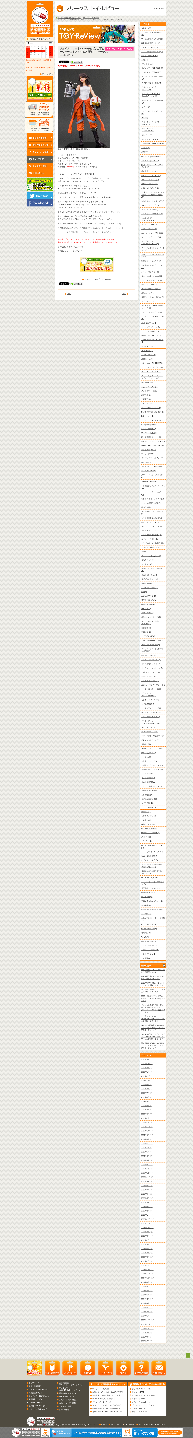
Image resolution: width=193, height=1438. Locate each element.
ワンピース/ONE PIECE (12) (152, 547)
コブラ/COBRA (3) (148, 636)
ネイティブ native (139, 1399)
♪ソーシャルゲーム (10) (150, 180)
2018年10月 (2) (147, 1080)
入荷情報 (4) (145, 958)
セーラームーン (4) (148, 676)
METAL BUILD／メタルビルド (103, 1399)
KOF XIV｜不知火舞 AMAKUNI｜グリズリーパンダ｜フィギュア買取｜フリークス (153, 1027)
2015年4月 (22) (147, 1253)
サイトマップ (161, 1424)
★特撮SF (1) (146, 812)
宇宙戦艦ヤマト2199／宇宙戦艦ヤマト (107, 1408)
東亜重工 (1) (146, 399)
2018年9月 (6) (146, 1085)
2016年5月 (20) (147, 1198)
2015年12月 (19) (147, 1219)
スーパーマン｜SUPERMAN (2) (152, 77)
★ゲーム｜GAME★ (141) (151, 176)
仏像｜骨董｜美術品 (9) (150, 425)
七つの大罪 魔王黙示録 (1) (151, 503)
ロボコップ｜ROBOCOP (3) (152, 68)
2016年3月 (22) (147, 1207)
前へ (69, 294)
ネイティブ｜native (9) (150, 161)
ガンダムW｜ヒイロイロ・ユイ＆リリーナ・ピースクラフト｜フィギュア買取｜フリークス (153, 1036)
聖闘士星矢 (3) (146, 583)
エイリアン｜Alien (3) (150, 139)
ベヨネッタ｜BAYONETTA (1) (152, 335)
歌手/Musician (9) (148, 824)
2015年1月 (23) (147, 1266)
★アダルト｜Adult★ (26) (151, 157)
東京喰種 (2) (146, 632)
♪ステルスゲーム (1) (149, 323)
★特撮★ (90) (146, 757)
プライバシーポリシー (145, 1424)
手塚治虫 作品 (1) (148, 604)
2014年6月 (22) (147, 1295)
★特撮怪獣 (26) (147, 795)
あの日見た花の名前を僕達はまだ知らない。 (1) (152, 865)
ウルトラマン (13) (148, 778)
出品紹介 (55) (146, 28)
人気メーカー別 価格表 (68, 1403)
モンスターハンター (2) (150, 346)
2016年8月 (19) (147, 1186)
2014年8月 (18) (147, 1287)
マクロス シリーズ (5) (149, 727)
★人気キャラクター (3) (150, 941)
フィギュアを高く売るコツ (39, 1396)
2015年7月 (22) (147, 1240)
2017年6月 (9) (146, 1148)
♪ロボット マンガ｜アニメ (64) (153, 685)
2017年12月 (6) (147, 1123)
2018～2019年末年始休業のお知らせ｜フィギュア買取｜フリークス (153, 998)
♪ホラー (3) (145, 107)
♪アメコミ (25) (147, 64)
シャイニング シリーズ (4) (151, 237)
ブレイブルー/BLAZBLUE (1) (152, 363)
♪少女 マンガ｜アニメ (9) (150, 672)
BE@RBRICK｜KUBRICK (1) (152, 412)
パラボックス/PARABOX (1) (151, 467)
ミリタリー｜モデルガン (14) (152, 52)
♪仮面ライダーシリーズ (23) (152, 765)
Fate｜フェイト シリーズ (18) (152, 201)
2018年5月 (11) (147, 1102)
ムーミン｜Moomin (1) (150, 950)
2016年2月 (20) (147, 1211)
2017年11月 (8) (147, 1127)
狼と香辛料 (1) (146, 897)
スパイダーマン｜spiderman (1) (152, 101)
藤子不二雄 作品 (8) (148, 600)
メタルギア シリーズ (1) (150, 327)
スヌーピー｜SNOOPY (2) (151, 945)
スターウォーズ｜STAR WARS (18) (151, 123)
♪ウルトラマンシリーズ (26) (152, 769)
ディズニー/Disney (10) (150, 47)
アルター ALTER (138, 1392)
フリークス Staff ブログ (38, 1409)
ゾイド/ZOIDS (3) (148, 704)
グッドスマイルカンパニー (142, 1389)
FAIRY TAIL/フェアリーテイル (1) (152, 569)
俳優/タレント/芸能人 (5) (150, 833)
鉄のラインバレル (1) (149, 575)
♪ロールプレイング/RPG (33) (152, 233)
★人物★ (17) (146, 820)
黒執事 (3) (145, 552)
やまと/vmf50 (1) (147, 462)
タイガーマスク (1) (148, 531)
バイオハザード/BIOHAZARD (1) (152, 317)
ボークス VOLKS (138, 1408)
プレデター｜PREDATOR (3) (153, 144)
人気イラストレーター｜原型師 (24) (153, 919)
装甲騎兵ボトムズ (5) (149, 732)
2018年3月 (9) (146, 1110)
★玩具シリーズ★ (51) (149, 387)
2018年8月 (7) (146, 1089)
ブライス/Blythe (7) (148, 450)
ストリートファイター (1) (151, 372)
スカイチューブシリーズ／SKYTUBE (106, 1405)
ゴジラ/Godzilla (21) (149, 799)
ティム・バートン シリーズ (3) (151, 112)
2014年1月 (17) (147, 1316)
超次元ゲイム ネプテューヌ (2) (151, 266)
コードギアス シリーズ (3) (151, 708)
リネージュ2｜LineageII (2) (151, 276)
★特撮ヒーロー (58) (149, 761)
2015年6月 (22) (147, 1244)
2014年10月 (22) (147, 1278)
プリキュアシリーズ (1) (150, 681)
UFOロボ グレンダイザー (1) (152, 712)
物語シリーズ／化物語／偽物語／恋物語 (107, 1392)
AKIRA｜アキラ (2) (148, 596)
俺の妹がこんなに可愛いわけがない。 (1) (152, 872)
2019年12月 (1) (147, 1064)
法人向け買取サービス (37, 1406)
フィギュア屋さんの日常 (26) (152, 39)
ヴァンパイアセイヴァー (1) (152, 367)
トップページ (34, 1383)
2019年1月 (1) (146, 1072)
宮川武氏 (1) (146, 933)
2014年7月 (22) (147, 1291)
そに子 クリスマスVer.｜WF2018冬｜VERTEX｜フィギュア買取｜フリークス (153, 1018)
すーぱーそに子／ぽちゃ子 (102, 1389)
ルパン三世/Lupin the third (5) (152, 640)
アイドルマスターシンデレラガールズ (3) (152, 307)
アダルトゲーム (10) (149, 229)
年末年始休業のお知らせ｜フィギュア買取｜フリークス (153, 977)
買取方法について (35, 1393)
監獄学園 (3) (146, 628)
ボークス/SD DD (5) (148, 471)
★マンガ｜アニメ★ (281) (151, 522)
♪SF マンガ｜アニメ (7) (150, 740)
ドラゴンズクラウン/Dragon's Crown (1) (152, 256)
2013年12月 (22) (147, 1320)
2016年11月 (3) (147, 1177)
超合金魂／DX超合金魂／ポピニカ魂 (106, 1395)
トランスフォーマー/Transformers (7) (148, 694)
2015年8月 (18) (147, 1236)
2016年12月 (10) (147, 1173)
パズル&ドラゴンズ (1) (150, 188)
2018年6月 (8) (146, 1097)
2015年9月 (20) (147, 1232)
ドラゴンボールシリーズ (101, 1402)
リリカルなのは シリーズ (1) (152, 664)
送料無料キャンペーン (67, 1393)
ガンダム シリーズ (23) (150, 700)
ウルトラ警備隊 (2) (149, 774)
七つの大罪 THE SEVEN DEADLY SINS (107, 1412)
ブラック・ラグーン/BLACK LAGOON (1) (152, 650)
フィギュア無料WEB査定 (38, 1389)
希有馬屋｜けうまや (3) (150, 171)
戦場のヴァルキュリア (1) (151, 261)
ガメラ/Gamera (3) (148, 807)
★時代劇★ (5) (146, 914)
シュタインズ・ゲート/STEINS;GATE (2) (149, 219)
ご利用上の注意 (130, 1424)
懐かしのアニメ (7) (148, 753)
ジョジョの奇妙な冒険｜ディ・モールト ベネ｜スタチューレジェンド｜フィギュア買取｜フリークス (153, 1008)
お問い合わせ (64, 1410)
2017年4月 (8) (146, 1156)
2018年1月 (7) (146, 1118)
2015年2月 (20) (147, 1261)
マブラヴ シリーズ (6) (149, 225)
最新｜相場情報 (35, 1386)
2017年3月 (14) (147, 1160)
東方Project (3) (147, 382)
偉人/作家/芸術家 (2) (149, 829)
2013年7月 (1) (146, 1341)
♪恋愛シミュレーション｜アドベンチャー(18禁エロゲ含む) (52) (152, 194)
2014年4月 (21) (147, 1303)
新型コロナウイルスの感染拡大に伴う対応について (153, 971)
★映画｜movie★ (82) (149, 56)
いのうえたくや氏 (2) (149, 929)
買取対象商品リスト (66, 1396)
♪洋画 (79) (145, 60)
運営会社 (104, 1424)
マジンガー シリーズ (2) (150, 717)
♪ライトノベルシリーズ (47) (152, 852)
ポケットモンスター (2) (150, 272)
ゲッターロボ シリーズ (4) (151, 689)
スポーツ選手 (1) (147, 837)
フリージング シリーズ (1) (151, 660)
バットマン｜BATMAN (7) (151, 72)
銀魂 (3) (144, 592)
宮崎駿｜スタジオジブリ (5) (151, 749)
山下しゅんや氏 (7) (148, 925)
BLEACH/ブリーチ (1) (149, 588)
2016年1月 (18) (147, 1215)
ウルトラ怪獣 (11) (148, 782)
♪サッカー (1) (146, 841)
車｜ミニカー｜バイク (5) (151, 408)
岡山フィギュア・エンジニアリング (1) (152, 166)
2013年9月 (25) (147, 1333)
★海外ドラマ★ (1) (148, 954)
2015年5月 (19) (147, 1249)
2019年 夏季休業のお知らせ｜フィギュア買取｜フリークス (152, 984)
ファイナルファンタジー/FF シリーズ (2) (153, 249)
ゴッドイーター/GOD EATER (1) (152, 341)
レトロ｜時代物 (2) (148, 429)
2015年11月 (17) (147, 1223)
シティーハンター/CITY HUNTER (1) (150, 622)
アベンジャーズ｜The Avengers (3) (150, 88)
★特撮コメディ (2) (148, 816)
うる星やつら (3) (147, 560)
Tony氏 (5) (145, 937)
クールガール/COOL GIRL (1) (152, 446)
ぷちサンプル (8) (147, 403)
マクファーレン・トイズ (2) (151, 420)
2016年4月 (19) (147, 1202)
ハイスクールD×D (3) (149, 860)
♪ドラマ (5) (145, 148)
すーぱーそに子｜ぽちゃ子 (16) (151, 493)
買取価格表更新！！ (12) (150, 43)
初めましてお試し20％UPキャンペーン (70, 1389)
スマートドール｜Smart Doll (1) (152, 476)
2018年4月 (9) (146, 1106)
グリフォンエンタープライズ (143, 1405)
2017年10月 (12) (147, 1131)
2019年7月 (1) (146, 1068)
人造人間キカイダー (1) (150, 790)
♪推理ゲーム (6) (147, 351)
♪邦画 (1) (144, 152)
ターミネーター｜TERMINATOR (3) (148, 129)
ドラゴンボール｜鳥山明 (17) (152, 543)
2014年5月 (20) (147, 1299)
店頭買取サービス (35, 1403)
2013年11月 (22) (147, 1324)
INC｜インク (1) (147, 416)
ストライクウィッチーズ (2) (152, 668)
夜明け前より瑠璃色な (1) (151, 210)
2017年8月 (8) (146, 1139)
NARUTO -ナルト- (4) (149, 579)
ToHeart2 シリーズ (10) (150, 205)
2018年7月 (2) (146, 1093)
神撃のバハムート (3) (149, 184)
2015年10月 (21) (147, 1228)
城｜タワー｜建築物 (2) (150, 433)
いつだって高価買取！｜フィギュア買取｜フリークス (153, 990)
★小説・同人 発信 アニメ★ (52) (151, 847)
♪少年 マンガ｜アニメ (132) (151, 527)
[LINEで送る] (77, 62)
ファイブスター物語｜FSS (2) (152, 736)
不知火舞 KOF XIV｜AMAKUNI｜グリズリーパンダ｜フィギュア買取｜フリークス (153, 1045)
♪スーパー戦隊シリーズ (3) (151, 786)
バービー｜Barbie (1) (149, 482)
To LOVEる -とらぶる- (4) (151, 556)
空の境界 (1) (146, 905)
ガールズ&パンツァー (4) (150, 645)
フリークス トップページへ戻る (97, 279)
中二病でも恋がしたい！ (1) (152, 901)
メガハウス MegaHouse (141, 1402)
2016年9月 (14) (147, 1181)
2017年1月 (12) (147, 1169)
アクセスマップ (116, 1424)
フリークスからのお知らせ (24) (151, 33)
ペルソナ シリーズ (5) (149, 285)
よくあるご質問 (65, 1406)
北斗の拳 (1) (146, 609)
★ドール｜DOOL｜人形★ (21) (153, 441)
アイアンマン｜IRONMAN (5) (153, 83)
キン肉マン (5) (146, 564)
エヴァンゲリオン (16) (150, 539)
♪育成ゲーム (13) (147, 293)
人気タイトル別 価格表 (68, 1400)
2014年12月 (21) (147, 1270)
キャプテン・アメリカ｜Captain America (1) (151, 95)
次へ (124, 294)
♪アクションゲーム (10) (150, 332)
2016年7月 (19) (147, 1190)
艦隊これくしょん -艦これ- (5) (152, 297)
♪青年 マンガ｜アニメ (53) (151, 617)
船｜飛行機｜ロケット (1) (151, 437)
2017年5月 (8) (146, 1152)
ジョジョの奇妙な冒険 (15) (151, 535)
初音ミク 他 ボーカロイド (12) (152, 499)
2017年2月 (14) (147, 1165)
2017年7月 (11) (147, 1144)
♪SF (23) (144, 118)
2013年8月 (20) (147, 1337)
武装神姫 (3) (146, 395)
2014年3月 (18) (147, 1308)
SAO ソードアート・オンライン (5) (152, 883)
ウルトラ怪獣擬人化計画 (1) (151, 518)
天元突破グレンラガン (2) (151, 888)
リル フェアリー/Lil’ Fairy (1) (152, 458)
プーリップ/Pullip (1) (149, 454)
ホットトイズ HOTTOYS (141, 1412)
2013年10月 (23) (147, 1329)
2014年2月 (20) (147, 1312)
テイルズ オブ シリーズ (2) (151, 280)
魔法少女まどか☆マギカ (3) (151, 909)
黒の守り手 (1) (146, 507)
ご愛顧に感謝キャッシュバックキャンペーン (71, 1384)
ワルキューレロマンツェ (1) (152, 214)
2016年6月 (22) (147, 1194)
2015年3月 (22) (147, 1257)
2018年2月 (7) (146, 1114)
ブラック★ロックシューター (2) (152, 512)
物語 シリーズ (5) (148, 893)
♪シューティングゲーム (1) (151, 312)
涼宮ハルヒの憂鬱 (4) (149, 856)
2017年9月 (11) (147, 1135)
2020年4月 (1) (146, 1059)
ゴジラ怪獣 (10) (148, 803)
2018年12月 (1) (147, 1076)
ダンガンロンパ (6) (148, 355)
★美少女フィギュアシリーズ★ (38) (153, 487)
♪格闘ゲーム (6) (147, 359)
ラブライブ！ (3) (147, 301)
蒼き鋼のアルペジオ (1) (150, 655)
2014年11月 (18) (147, 1274)
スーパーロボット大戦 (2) (151, 289)
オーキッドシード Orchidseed (143, 1395)
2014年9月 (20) (147, 1282)
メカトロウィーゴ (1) (149, 391)
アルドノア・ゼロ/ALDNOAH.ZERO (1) (150, 722)
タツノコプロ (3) (147, 613)
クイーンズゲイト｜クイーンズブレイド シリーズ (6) (152, 377)
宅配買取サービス (35, 1399)
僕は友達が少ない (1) (149, 878)
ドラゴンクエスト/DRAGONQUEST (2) (150, 242)
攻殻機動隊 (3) (146, 744)
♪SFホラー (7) (146, 135)
